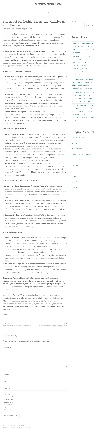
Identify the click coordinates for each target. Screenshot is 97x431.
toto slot (74, 143)
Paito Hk (74, 171)
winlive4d (47, 40)
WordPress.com (24, 427)
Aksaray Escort (77, 187)
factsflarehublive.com (48, 4)
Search (74, 21)
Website (7, 388)
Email (6, 381)
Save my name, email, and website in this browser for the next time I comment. (9, 402)
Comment (7, 349)
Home (48, 12)
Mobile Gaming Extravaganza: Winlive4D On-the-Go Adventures (17, 325)
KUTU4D (75, 165)
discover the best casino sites (82, 154)
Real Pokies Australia (79, 137)
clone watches (77, 149)
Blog (11, 315)
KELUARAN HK (77, 160)
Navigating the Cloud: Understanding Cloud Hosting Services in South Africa (53, 325)
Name (6, 374)
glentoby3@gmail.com (24, 29)
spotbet (74, 182)
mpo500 (74, 176)
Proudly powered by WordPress (14, 425)
